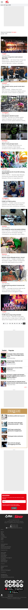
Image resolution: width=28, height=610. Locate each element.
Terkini (4, 350)
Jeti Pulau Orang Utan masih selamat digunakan (12, 57)
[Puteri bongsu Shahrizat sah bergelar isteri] (3, 363)
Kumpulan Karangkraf (6, 557)
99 (21, 323)
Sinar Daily (3, 552)
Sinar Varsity (4, 561)
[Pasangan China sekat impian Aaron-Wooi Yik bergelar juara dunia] (3, 356)
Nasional (4, 169)
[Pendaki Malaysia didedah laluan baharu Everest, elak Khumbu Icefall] (3, 383)
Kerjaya (3, 545)
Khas (2, 539)
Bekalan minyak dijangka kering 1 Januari (13, 257)
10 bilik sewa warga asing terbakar (11, 315)
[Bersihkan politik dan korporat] (4, 417)
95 (12, 323)
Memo (2, 567)
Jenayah (4, 83)
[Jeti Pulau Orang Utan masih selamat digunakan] (14, 45)
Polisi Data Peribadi (5, 548)
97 (17, 323)
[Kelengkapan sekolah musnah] (14, 103)
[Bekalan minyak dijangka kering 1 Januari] (14, 245)
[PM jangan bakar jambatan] (4, 437)
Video (2, 538)
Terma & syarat (5, 505)
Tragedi (4, 54)
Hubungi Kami (4, 544)
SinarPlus (3, 553)
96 (14, 323)
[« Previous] (4, 323)
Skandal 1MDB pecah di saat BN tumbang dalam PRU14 (13, 172)
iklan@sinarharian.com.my (7, 577)
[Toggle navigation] (2, 1)
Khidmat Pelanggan (6, 570)
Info (2, 568)
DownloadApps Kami (10, 595)
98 (19, 323)
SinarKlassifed (4, 575)
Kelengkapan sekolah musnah (10, 116)
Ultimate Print (4, 560)
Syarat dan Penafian (6, 546)
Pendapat (4, 140)
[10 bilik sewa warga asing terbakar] (14, 302)
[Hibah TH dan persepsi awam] (14, 132)
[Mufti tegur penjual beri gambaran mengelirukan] (4, 431)
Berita (2, 531)
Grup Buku (3, 559)
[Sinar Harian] (7, 2)
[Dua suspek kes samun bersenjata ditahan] (14, 217)
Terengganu (5, 112)
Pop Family (3, 556)
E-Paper (3, 535)
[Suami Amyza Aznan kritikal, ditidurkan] (3, 370)
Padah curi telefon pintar (9, 201)
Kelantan (4, 282)
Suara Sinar (4, 537)
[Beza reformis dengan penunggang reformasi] (4, 444)
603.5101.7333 (14, 526)
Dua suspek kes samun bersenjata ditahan (14, 229)
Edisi (2, 533)
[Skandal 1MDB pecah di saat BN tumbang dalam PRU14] (14, 159)
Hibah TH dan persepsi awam (10, 144)
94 (10, 323)
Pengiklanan (4, 574)
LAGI (25, 387)
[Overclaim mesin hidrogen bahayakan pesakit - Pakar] (4, 424)
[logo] (9, 516)
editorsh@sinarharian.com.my (14, 527)
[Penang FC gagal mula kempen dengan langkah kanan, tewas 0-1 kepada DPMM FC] (3, 376)
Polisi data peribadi (15, 505)
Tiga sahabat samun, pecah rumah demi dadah (13, 87)
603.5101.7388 (14, 525)
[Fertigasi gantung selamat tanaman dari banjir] (14, 273)
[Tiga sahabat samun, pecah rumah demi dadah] (14, 74)
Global (2, 534)
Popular (11, 350)
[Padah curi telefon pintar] (14, 189)
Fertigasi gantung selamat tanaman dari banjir (13, 286)
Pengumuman (4, 566)
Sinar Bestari (4, 555)
